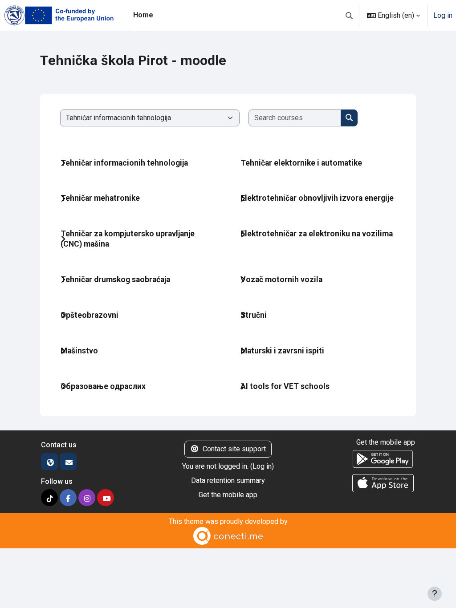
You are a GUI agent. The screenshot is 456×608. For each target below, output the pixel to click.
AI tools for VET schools (285, 386)
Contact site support (234, 449)
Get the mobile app (228, 494)
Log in (442, 15)
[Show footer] (435, 594)
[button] (349, 15)
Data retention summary (228, 480)
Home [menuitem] (143, 15)
